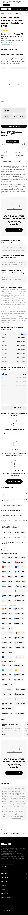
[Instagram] (7, 910)
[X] (2, 910)
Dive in (4, 734)
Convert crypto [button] (6, 897)
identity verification (13, 453)
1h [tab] (3, 68)
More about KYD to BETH (14, 408)
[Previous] (2, 834)
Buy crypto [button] (4, 893)
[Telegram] (4, 910)
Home (2, 13)
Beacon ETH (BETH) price (13, 161)
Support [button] (3, 889)
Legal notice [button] (5, 877)
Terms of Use (10, 814)
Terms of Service (16, 818)
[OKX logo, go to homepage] (6, 9)
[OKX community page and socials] (12, 910)
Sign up (21, 9)
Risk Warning (19, 814)
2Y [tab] (24, 68)
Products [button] (4, 881)
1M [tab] (16, 68)
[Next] (26, 834)
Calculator (9, 13)
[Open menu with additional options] (26, 9)
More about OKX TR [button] (7, 873)
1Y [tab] (20, 68)
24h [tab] (7, 68)
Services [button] (3, 885)
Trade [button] (3, 901)
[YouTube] (9, 910)
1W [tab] (12, 68)
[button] (17, 9)
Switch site (6, 5)
